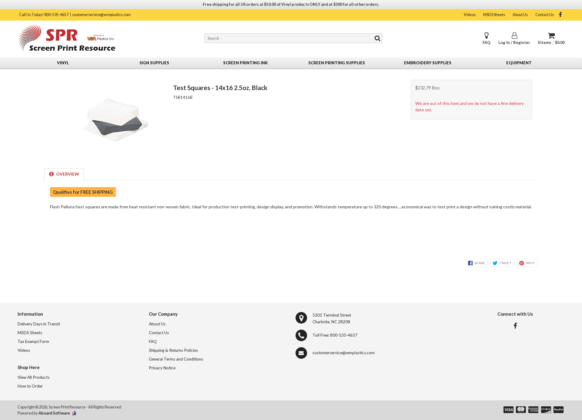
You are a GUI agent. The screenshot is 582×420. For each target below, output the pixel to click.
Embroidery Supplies (427, 62)
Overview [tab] (67, 173)
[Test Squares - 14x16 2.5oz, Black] (112, 155)
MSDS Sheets (494, 14)
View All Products (33, 377)
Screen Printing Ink (245, 62)
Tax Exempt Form (33, 341)
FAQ (486, 42)
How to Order (30, 386)
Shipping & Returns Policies (173, 350)
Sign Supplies (154, 62)
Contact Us (544, 14)
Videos (470, 14)
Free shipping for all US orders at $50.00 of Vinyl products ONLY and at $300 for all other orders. (291, 4)
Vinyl (63, 62)
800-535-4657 (343, 335)
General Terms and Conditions (176, 359)
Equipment (519, 62)
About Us (520, 14)
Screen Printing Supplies (336, 62)
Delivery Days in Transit (39, 323)
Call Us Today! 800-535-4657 (44, 14)
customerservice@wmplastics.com (101, 14)
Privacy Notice (162, 367)
